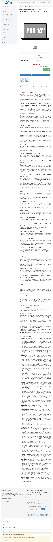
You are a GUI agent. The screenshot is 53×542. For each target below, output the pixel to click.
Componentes (5, 9)
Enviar (42, 509)
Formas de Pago (43, 515)
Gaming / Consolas (6, 24)
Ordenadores (5, 6)
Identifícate (42, 2)
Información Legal (44, 512)
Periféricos (4, 27)
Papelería (4, 37)
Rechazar (40, 534)
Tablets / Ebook (5, 29)
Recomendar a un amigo (42, 86)
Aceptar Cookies (46, 534)
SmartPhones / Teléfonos (7, 14)
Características (23, 86)
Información (31, 86)
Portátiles (4, 11)
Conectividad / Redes (7, 21)
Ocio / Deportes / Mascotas (8, 39)
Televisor (4, 16)
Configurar (34, 534)
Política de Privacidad (41, 503)
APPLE (38, 53)
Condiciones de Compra (32, 515)
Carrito (49, 2)
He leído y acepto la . (37, 506)
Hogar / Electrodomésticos (8, 34)
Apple (3, 42)
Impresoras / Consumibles (8, 19)
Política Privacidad (31, 514)
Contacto (29, 512)
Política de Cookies (44, 514)
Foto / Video (5, 32)
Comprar (46, 69)
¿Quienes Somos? (31, 517)
